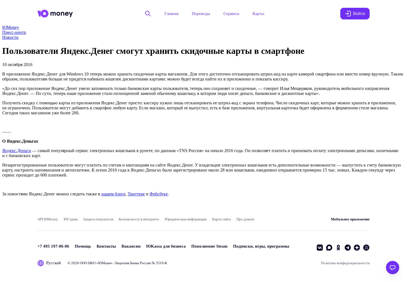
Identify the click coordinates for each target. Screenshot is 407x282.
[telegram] (347, 247)
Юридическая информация (186, 219)
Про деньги (245, 219)
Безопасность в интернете (139, 219)
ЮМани (104, 263)
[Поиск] (148, 13)
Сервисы (231, 13)
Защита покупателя (98, 219)
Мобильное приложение (350, 219)
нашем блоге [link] (113, 194)
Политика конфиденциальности (345, 263)
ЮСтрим (71, 219)
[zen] (357, 247)
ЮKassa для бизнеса (166, 246)
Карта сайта (221, 219)
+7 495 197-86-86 (53, 246)
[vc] (366, 247)
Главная (171, 13)
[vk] (319, 247)
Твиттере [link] (136, 194)
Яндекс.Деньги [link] (16, 150)
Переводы (201, 13)
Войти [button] (359, 13)
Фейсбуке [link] (159, 194)
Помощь (83, 246)
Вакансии (131, 246)
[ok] (338, 247)
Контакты (106, 246)
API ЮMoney (47, 219)
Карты (258, 13)
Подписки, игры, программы (261, 246)
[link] (10, 27)
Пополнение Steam (209, 246)
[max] (329, 247)
